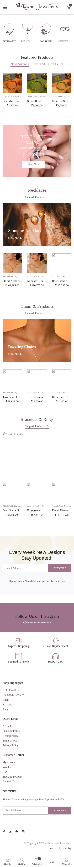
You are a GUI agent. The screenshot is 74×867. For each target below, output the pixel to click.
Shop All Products (34, 197)
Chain (21, 392)
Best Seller (56, 64)
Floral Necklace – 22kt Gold (20, 281)
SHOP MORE (15, 238)
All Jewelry (9, 276)
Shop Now (33, 164)
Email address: (25, 568)
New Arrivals (19, 64)
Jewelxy (66, 848)
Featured (39, 64)
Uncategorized (12, 96)
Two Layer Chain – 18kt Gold (21, 397)
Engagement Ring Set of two (44, 510)
